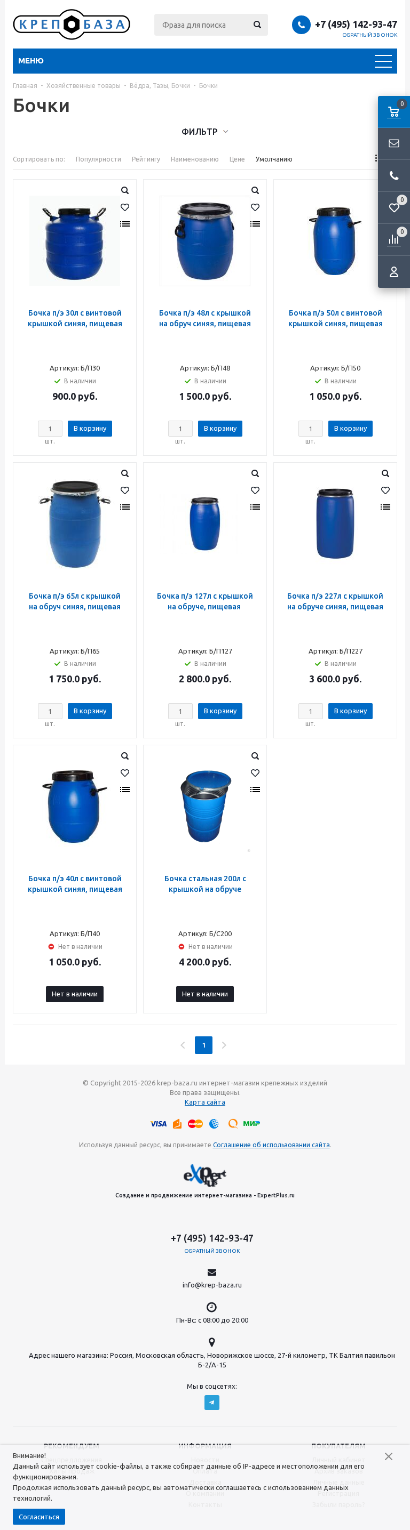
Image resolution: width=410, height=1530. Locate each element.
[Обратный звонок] (394, 176)
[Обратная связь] (394, 144)
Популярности (98, 159)
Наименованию (195, 159)
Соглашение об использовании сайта (271, 1144)
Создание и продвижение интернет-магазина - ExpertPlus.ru (205, 1195)
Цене (237, 159)
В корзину (90, 428)
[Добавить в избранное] (125, 207)
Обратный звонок (370, 35)
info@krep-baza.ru (212, 1285)
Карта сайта (205, 1102)
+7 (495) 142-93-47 (356, 24)
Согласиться (39, 1516)
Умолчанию (274, 159)
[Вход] (394, 272)
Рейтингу (146, 159)
